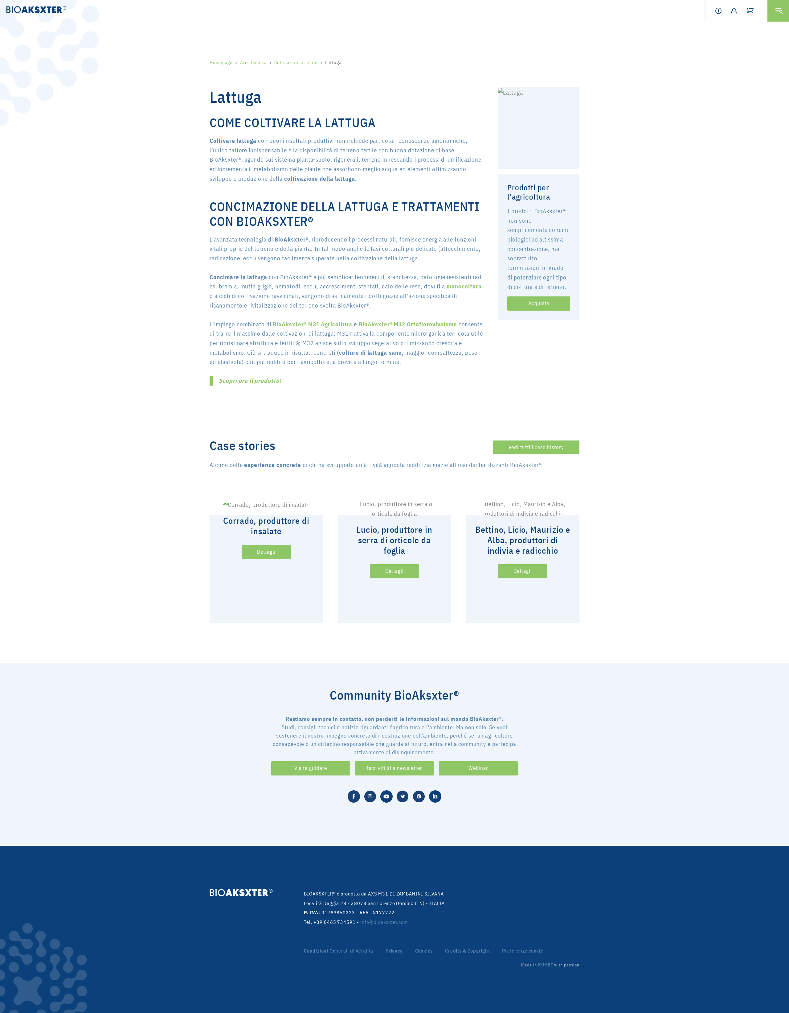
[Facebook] (354, 796)
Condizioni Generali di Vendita (338, 951)
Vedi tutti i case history (536, 447)
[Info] (723, 11)
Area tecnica (253, 62)
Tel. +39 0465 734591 (330, 922)
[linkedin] (435, 796)
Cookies (424, 951)
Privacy (394, 951)
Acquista (538, 303)
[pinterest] (419, 796)
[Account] (738, 11)
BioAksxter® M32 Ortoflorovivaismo (408, 324)
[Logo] (34, 9)
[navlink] (754, 11)
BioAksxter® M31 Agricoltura (311, 324)
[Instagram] (370, 796)
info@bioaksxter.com (384, 922)
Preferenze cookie (522, 951)
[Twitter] (402, 796)
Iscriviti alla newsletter (394, 768)
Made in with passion (550, 965)
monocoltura (464, 286)
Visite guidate (310, 768)
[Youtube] (386, 796)
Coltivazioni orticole (295, 62)
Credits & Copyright (467, 951)
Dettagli (266, 551)
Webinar (478, 768)
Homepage (221, 62)
